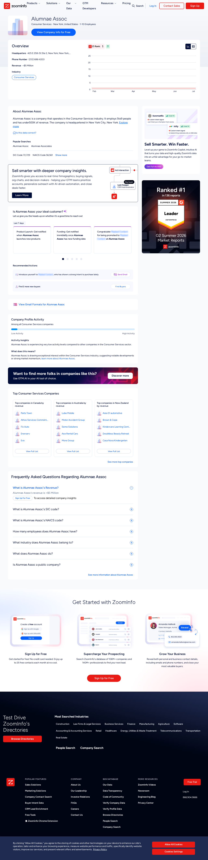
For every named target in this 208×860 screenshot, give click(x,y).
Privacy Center (146, 802)
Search (139, 5)
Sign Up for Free (104, 678)
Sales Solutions (33, 784)
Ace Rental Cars (70, 433)
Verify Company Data (114, 802)
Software (178, 724)
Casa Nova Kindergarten (115, 440)
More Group (68, 440)
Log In (153, 5)
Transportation (193, 730)
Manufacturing (146, 724)
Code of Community (113, 796)
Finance (131, 724)
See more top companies (120, 461)
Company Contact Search (38, 796)
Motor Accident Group (73, 420)
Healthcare (111, 730)
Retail (98, 730)
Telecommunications (171, 730)
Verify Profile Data (112, 809)
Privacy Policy (100, 849)
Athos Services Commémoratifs (34, 420)
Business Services (114, 724)
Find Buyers (120, 286)
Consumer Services (24, 77)
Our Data (107, 784)
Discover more (120, 375)
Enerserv (25, 433)
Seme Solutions (70, 426)
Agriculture (164, 724)
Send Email (122, 274)
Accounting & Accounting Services (74, 730)
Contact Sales (171, 5)
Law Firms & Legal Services (87, 724)
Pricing (126, 3)
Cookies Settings (174, 851)
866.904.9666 (190, 797)
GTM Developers (89, 6)
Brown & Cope (110, 420)
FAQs (74, 802)
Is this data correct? (26, 132)
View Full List (32, 451)
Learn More (22, 195)
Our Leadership (79, 790)
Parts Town (26, 413)
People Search (65, 748)
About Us (76, 784)
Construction (62, 724)
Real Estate (61, 737)
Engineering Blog (147, 796)
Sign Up (195, 5)
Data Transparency (112, 790)
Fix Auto (25, 426)
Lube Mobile (68, 413)
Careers (75, 809)
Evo (23, 440)
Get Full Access (154, 166)
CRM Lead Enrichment (36, 809)
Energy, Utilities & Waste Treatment (138, 730)
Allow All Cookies (173, 844)
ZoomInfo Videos (147, 784)
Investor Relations (80, 796)
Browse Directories (22, 738)
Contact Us (77, 815)
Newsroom (143, 790)
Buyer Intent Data (34, 802)
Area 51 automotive (112, 413)
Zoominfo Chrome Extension (43, 821)
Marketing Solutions (35, 790)
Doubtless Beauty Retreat (116, 433)
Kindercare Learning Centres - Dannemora (116, 426)
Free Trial (192, 782)
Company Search (91, 748)
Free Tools (30, 815)
